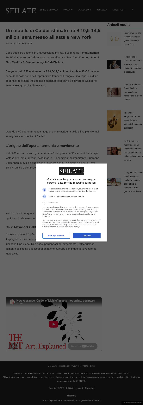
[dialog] (71, 202)
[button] (71, 203)
